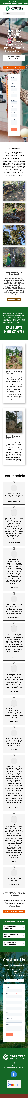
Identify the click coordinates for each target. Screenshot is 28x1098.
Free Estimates (14, 299)
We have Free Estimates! (14, 980)
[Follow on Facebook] (14, 1074)
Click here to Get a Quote (14, 67)
